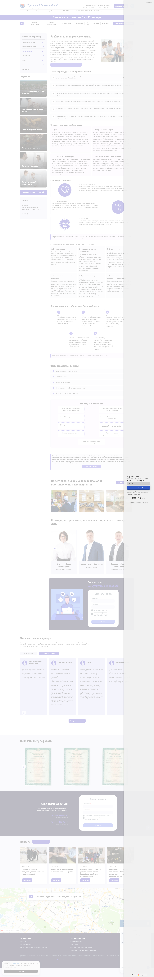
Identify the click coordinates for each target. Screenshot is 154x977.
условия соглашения (136, 494)
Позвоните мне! (138, 487)
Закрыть (148, 2)
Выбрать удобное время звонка (139, 502)
